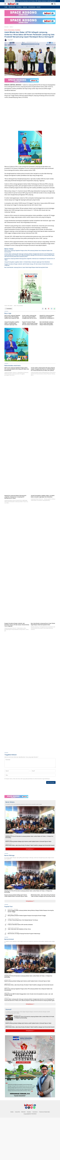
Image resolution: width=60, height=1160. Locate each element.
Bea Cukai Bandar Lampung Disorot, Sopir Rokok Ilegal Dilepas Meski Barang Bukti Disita (26, 267)
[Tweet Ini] (46, 309)
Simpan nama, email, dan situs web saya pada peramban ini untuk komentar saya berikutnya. (28, 778)
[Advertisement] (30, 115)
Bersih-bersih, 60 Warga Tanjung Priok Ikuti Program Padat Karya (24, 933)
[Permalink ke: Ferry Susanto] (5, 39)
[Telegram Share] (51, 309)
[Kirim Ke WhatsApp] (54, 309)
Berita (5, 30)
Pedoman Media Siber (44, 1112)
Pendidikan (17, 30)
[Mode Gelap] (52, 4)
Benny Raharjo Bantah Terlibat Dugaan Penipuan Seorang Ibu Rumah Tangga (27, 915)
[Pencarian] (55, 4)
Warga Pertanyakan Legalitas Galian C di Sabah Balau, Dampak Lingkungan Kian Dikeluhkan (27, 262)
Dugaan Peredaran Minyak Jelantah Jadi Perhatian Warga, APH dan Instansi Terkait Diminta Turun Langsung (28, 264)
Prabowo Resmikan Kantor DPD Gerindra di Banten (20, 924)
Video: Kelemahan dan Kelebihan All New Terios (19, 929)
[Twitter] (29, 1107)
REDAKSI (23, 1112)
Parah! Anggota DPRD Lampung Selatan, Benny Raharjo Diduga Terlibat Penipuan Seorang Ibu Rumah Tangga (31, 911)
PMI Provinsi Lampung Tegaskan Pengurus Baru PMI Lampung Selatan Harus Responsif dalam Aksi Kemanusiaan (28, 251)
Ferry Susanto (10, 39)
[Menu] (5, 4)
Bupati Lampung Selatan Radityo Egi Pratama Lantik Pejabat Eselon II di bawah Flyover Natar (28, 841)
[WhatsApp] (34, 1107)
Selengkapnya (29, 849)
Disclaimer (35, 1112)
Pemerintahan (11, 30)
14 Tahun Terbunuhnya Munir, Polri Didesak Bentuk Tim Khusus (23, 920)
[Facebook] (26, 1107)
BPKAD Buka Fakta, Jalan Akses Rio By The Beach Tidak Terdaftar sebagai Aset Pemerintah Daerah (30, 845)
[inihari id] (13, 4)
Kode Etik (17, 1112)
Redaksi (29, 1112)
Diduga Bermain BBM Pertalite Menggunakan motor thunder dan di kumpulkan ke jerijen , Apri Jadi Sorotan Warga (28, 994)
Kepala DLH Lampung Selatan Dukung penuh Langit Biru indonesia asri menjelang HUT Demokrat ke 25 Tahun (29, 259)
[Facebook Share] (43, 309)
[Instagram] (31, 1107)
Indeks (12, 1112)
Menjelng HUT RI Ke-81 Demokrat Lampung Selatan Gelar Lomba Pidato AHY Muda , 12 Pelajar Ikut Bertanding (29, 837)
